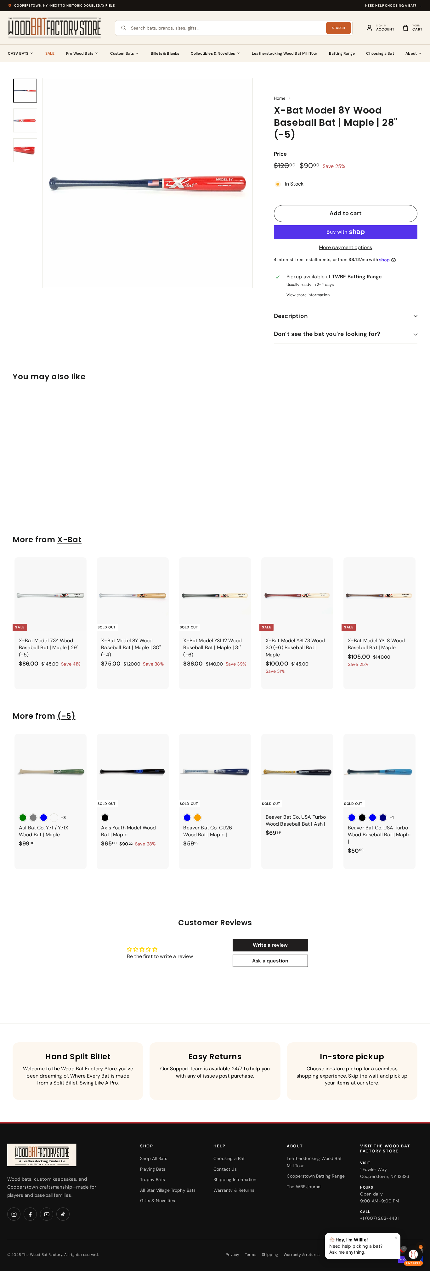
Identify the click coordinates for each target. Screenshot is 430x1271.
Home (280, 98)
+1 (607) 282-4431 (379, 1218)
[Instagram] (13, 1214)
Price (280, 153)
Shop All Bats (153, 1158)
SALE (50, 53)
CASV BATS (18, 53)
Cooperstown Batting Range (316, 1176)
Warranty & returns (302, 1254)
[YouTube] (46, 1214)
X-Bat (69, 539)
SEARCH (338, 28)
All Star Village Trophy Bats (167, 1190)
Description (291, 316)
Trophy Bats (152, 1179)
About (411, 53)
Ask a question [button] (270, 960)
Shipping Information (234, 1179)
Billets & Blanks (165, 53)
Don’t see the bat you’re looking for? (327, 334)
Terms (250, 1254)
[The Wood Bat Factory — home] (54, 1155)
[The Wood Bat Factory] (55, 28)
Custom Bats (122, 53)
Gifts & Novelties (157, 1200)
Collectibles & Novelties (213, 53)
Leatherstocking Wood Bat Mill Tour (284, 53)
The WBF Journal (304, 1187)
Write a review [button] (270, 945)
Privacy (232, 1254)
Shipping (270, 1254)
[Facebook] (30, 1214)
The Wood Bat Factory (42, 1254)
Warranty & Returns (233, 1190)
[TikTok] (63, 1214)
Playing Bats (152, 1169)
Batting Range (342, 53)
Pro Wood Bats (79, 53)
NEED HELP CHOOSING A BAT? (393, 5)
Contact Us (225, 1169)
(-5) (66, 716)
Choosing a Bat (380, 53)
